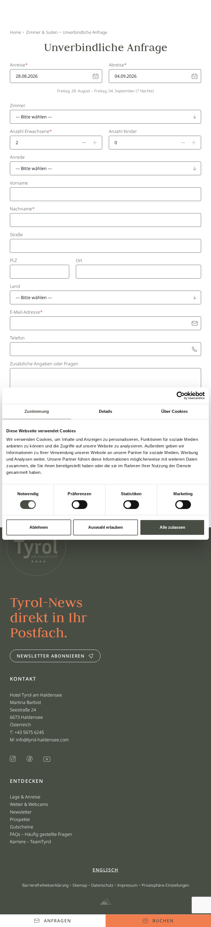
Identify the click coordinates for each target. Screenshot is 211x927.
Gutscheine (21, 827)
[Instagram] (13, 759)
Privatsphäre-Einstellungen (165, 885)
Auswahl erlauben (105, 527)
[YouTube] (46, 759)
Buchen (163, 921)
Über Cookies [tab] (174, 411)
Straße (16, 235)
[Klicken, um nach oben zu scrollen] (12, 903)
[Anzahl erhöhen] (95, 142)
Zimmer (17, 105)
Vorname (19, 183)
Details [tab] (105, 411)
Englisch (105, 870)
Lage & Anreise (25, 797)
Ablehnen (38, 527)
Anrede (17, 157)
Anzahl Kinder (123, 131)
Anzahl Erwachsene (29, 131)
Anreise (17, 65)
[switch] (79, 504)
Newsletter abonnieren (51, 656)
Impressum (127, 885)
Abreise (116, 65)
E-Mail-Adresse (25, 312)
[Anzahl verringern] (84, 142)
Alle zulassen (172, 527)
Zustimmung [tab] (36, 411)
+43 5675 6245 (30, 732)
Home (15, 32)
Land (15, 286)
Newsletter (21, 812)
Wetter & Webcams (29, 804)
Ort (79, 260)
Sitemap (80, 885)
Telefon (17, 338)
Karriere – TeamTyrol (30, 842)
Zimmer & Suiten (42, 32)
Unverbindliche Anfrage (85, 32)
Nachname (21, 209)
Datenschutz (102, 885)
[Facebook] (29, 759)
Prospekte (20, 819)
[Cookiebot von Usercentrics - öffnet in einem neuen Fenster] (181, 395)
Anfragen (57, 921)
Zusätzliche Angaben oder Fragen (44, 364)
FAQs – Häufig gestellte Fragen (41, 834)
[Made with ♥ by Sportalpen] (105, 902)
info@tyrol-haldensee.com (42, 740)
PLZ (13, 260)
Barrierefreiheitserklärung (45, 885)
